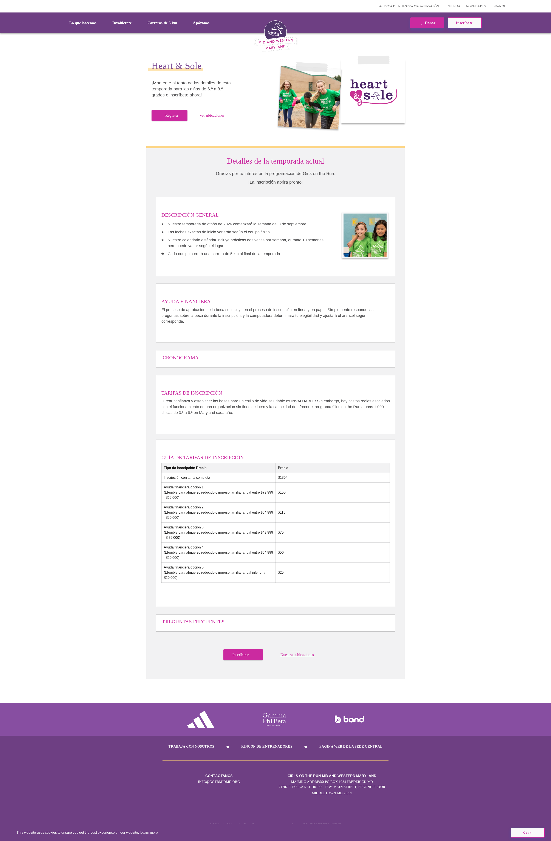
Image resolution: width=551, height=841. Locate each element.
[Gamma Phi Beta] (274, 719)
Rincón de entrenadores (266, 746)
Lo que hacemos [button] (82, 23)
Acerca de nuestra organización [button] (409, 6)
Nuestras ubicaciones (297, 654)
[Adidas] (201, 719)
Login (4, 6)
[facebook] (534, 6)
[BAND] (349, 719)
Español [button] (499, 6)
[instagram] (521, 6)
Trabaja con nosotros (191, 746)
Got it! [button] (527, 832)
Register (171, 115)
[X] (527, 6)
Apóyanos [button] (201, 23)
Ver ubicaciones (212, 115)
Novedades (476, 6)
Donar (430, 23)
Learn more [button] (149, 832)
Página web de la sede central (350, 746)
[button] (545, 6)
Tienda (454, 6)
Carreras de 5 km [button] (162, 23)
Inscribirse (240, 654)
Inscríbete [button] (465, 23)
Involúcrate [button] (122, 23)
